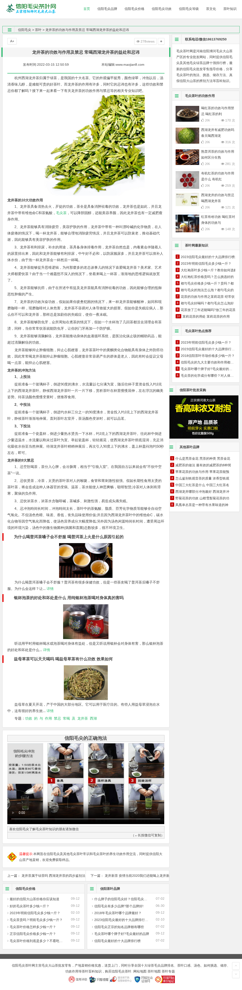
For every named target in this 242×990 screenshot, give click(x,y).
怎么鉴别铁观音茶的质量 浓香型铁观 (202, 478)
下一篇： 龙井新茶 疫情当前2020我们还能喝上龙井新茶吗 (127, 876)
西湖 (93, 718)
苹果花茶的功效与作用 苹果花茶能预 (202, 472)
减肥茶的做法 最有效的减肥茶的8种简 (203, 465)
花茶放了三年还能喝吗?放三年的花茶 (208, 310)
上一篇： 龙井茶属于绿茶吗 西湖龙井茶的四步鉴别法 (44, 876)
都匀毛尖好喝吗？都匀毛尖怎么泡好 (207, 303)
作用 (48, 718)
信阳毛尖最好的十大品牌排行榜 (117, 941)
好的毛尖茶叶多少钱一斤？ (29, 906)
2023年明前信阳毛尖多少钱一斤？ (35, 913)
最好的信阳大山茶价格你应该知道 (34, 899)
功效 (28, 718)
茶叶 (38, 30)
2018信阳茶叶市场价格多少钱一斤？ (208, 356)
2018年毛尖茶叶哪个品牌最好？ (118, 913)
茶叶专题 (168, 971)
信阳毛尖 (24, 30)
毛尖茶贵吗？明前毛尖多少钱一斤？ (36, 920)
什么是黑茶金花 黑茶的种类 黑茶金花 (202, 458)
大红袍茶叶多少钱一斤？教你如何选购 (209, 270)
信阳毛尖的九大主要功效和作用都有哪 (209, 362)
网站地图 (140, 971)
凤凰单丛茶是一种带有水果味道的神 (201, 505)
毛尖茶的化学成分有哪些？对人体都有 (209, 375)
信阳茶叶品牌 (110, 889)
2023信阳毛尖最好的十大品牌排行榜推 (122, 920)
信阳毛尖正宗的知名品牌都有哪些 (119, 927)
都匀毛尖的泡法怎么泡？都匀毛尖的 (207, 290)
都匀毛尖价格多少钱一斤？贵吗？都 (207, 283)
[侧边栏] (161, 41)
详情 (50, 589)
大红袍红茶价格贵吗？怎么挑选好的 (207, 277)
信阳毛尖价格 (25, 889)
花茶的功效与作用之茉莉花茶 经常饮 (208, 296)
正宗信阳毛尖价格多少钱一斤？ (33, 934)
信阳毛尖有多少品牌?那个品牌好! (118, 906)
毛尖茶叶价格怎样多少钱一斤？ (33, 927)
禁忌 (57, 718)
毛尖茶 (61, 213)
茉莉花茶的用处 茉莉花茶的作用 (206, 316)
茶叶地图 (154, 971)
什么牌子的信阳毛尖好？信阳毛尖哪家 (122, 899)
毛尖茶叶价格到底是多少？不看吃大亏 (38, 941)
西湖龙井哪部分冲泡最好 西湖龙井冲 (202, 491)
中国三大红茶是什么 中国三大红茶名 (202, 485)
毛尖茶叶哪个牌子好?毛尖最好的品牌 (121, 934)
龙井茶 (82, 718)
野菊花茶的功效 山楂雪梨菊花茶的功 (202, 498)
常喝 (66, 718)
